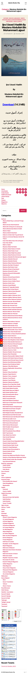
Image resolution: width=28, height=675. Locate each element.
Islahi (2, 511)
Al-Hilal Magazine (8, 529)
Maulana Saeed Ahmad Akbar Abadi (13, 348)
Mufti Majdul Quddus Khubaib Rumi (13, 412)
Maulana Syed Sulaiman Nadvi (11, 364)
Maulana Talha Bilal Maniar (10, 366)
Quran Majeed (5, 578)
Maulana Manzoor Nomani (10, 313)
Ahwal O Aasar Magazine (10, 517)
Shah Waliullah (7, 439)
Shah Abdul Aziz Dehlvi (9, 435)
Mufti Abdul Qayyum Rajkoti (11, 390)
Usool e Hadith (17, 21)
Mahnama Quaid (7, 555)
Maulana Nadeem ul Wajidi (10, 323)
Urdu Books (9, 21)
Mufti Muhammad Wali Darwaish (12, 414)
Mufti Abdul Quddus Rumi (10, 392)
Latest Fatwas (5, 196)
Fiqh (2, 198)
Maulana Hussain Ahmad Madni (12, 301)
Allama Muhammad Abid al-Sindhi (12, 228)
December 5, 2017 (20, 33)
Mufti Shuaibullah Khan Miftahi (11, 431)
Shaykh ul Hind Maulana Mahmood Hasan (14, 457)
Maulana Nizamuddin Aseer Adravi (12, 329)
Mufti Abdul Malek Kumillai (10, 388)
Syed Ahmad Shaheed (9, 461)
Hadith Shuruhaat (6, 194)
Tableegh (4, 600)
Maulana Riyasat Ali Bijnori (10, 346)
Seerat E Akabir (5, 594)
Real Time (8, 659)
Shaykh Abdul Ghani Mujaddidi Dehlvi (13, 441)
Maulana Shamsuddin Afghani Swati (13, 356)
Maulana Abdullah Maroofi (10, 259)
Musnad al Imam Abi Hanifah (11, 497)
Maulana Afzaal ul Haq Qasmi (11, 269)
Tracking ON (13, 659)
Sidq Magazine (7, 566)
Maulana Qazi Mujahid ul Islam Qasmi (13, 340)
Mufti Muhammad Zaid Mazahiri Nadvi (13, 416)
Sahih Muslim (6, 501)
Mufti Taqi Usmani (8, 433)
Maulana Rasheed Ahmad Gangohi (12, 344)
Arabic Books (5, 193)
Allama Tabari (6, 230)
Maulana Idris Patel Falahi (10, 303)
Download (8, 104)
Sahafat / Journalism (7, 592)
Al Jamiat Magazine (8, 519)
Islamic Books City (14, 3)
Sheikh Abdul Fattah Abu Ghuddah (12, 459)
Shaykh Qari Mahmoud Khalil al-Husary (14, 455)
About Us (4, 204)
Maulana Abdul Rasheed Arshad (12, 255)
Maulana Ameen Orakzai (10, 279)
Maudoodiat (6, 485)
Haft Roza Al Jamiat (8, 541)
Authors (5, 18)
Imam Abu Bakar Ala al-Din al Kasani (13, 240)
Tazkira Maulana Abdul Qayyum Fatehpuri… (8, 652)
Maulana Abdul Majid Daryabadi (12, 253)
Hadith (23, 18)
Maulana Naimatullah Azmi (10, 325)
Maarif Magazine (7, 545)
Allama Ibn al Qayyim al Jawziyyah (12, 226)
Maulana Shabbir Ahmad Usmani (12, 352)
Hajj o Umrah (5, 505)
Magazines (4, 202)
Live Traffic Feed (9, 625)
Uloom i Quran (7, 586)
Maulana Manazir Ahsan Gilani (11, 311)
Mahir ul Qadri (7, 244)
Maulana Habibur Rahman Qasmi (12, 297)
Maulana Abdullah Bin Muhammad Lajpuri (14, 19)
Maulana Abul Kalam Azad (10, 267)
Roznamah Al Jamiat (8, 559)
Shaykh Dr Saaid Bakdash (10, 447)
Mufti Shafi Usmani (8, 429)
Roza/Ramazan (5, 588)
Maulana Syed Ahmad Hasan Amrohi (13, 360)
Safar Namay (5, 590)
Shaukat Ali (9, 33)
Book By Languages (14, 18)
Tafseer (5, 584)
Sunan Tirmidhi (7, 503)
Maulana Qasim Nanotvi (9, 335)
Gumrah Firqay (5, 479)
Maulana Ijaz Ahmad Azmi (10, 305)
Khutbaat (4, 513)
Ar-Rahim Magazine (8, 533)
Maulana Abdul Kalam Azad (10, 251)
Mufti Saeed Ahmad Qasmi (10, 423)
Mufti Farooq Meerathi (9, 398)
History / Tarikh (5, 507)
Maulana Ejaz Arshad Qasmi (10, 289)
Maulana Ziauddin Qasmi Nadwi (12, 386)
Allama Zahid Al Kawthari (10, 233)
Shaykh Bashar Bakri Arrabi (10, 445)
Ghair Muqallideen (8, 483)
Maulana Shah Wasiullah (10, 354)
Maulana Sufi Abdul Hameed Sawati (13, 358)
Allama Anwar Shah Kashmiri (11, 224)
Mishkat (5, 495)
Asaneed (5, 489)
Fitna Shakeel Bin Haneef (10, 481)
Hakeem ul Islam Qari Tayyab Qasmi (13, 235)
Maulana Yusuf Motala (9, 380)
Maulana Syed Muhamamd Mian (12, 362)
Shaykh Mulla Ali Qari (9, 451)
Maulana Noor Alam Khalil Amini (12, 331)
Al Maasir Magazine (8, 523)
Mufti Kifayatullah (8, 404)
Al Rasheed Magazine (9, 525)
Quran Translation (8, 582)
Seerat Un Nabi (5, 598)
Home (3, 189)
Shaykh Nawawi (7, 453)
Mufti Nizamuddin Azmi (9, 418)
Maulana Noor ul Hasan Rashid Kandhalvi (14, 333)
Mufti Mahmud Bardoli (9, 410)
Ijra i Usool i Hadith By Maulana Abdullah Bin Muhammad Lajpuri (14, 27)
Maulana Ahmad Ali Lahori (10, 271)
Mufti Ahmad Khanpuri (9, 396)
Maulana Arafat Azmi (9, 283)
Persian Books (7, 467)
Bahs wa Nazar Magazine (10, 535)
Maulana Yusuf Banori (9, 378)
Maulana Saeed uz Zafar (9, 350)
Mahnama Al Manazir (9, 547)
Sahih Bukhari (7, 499)
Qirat (4, 580)
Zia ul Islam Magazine (9, 574)
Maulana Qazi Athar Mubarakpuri (12, 337)
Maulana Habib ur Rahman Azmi (12, 295)
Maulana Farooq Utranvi (9, 293)
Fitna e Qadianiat (6, 477)
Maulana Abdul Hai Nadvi (10, 247)
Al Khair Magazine (8, 521)
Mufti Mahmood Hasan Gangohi (12, 408)
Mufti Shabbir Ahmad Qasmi (11, 427)
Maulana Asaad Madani (9, 285)
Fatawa (3, 200)
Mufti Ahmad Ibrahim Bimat (10, 394)
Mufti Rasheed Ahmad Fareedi (11, 421)
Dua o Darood (5, 471)
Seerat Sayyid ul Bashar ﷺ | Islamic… (8, 631)
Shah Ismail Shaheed (9, 437)
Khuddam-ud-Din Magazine (10, 543)
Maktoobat (4, 576)
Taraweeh (4, 604)
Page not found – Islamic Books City (8, 635)
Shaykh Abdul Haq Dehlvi (10, 443)
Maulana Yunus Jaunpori (10, 376)
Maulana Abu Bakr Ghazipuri (11, 265)
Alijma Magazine (7, 531)
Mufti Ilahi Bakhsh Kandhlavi (11, 400)
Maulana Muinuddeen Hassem (11, 321)
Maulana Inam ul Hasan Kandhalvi (12, 307)
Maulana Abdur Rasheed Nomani (12, 263)
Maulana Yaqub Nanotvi (9, 374)
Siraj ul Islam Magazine (9, 568)
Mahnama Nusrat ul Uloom (10, 553)
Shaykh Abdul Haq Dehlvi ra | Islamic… (8, 645)
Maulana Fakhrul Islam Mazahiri (12, 291)
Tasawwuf (4, 606)
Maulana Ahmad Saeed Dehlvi (11, 277)
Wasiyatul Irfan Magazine (10, 570)
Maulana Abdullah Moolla (10, 261)
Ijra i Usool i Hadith (7, 180)
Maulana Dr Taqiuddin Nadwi (11, 287)
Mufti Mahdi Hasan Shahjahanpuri (12, 406)
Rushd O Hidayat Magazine (10, 561)
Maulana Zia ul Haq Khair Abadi (11, 384)
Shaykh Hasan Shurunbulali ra (11, 449)
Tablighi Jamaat (5, 602)
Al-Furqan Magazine (8, 527)
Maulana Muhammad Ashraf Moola (12, 315)
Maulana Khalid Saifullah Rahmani (12, 309)
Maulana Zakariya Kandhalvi (11, 382)
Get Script (4, 659)
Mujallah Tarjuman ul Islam (10, 557)
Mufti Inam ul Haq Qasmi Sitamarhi (12, 402)
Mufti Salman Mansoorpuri (10, 425)
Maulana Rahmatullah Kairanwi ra (12, 342)
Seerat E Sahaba (6, 596)
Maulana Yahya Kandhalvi (10, 372)
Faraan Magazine (7, 539)
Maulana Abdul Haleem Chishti (11, 249)
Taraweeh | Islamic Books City (7, 628)
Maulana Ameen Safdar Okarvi (11, 281)
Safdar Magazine (7, 563)
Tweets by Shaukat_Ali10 (8, 666)
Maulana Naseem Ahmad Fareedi (12, 327)
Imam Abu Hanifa (7, 242)
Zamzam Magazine (8, 572)
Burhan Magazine (8, 537)
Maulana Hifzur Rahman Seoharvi (12, 299)
